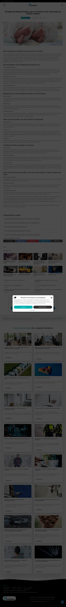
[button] (51, 297)
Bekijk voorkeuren (43, 307)
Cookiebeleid (32, 310)
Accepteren (23, 307)
